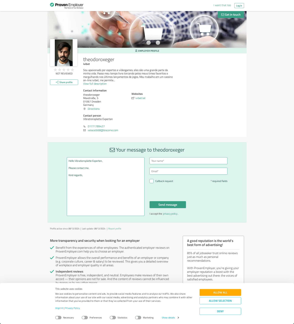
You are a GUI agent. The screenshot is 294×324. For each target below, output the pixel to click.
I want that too (222, 5)
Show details (168, 317)
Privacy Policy (72, 308)
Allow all (220, 292)
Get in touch (232, 14)
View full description (95, 83)
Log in (239, 5)
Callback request (164, 181)
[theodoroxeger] (63, 52)
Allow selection (220, 301)
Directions (94, 109)
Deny (220, 311)
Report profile (114, 228)
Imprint (59, 308)
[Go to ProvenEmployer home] (66, 6)
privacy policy (170, 213)
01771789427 (96, 126)
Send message (167, 204)
